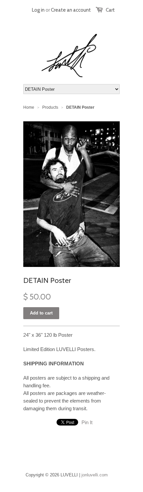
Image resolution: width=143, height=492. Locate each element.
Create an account (71, 10)
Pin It (86, 422)
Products (50, 107)
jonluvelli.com (94, 474)
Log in (38, 10)
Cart (110, 10)
